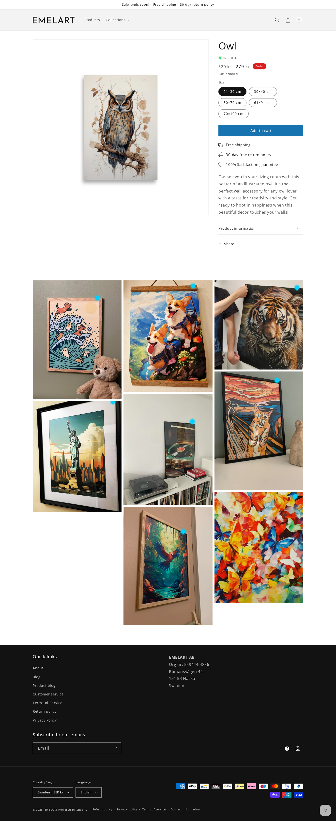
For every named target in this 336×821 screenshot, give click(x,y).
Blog (36, 677)
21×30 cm (232, 91)
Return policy (45, 711)
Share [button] (229, 243)
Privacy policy (127, 809)
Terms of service (154, 809)
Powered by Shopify (73, 809)
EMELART (51, 809)
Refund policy (102, 809)
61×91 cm (263, 102)
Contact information (185, 809)
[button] (117, 20)
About (38, 668)
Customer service (48, 694)
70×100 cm (234, 113)
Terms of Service (47, 702)
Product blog (44, 685)
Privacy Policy (45, 720)
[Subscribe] (115, 748)
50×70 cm (232, 102)
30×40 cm (263, 91)
